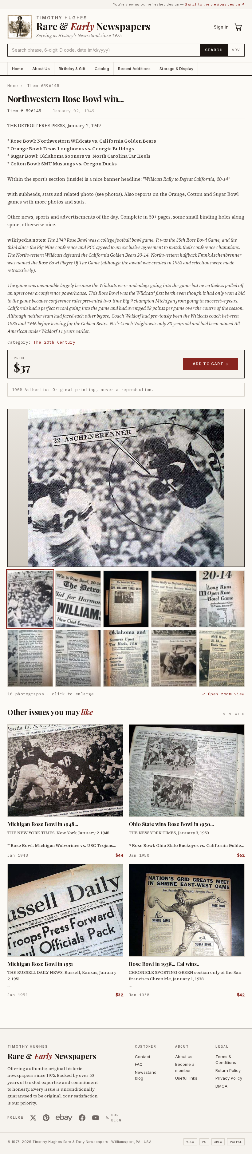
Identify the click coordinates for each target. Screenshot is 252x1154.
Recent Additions (134, 68)
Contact (142, 1056)
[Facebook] (82, 1117)
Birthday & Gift (72, 68)
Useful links (186, 1078)
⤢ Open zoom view (223, 694)
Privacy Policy (228, 1078)
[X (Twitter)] (33, 1117)
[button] (126, 488)
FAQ (139, 1064)
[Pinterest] (46, 1117)
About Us (41, 68)
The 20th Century (54, 342)
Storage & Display (176, 68)
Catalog (102, 68)
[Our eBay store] (64, 1117)
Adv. (236, 50)
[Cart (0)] (238, 27)
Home (17, 68)
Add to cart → (211, 364)
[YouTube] (96, 1117)
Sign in (221, 27)
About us (183, 1056)
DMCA (221, 1086)
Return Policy (228, 1070)
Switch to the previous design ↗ (215, 4)
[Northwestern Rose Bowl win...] (30, 599)
